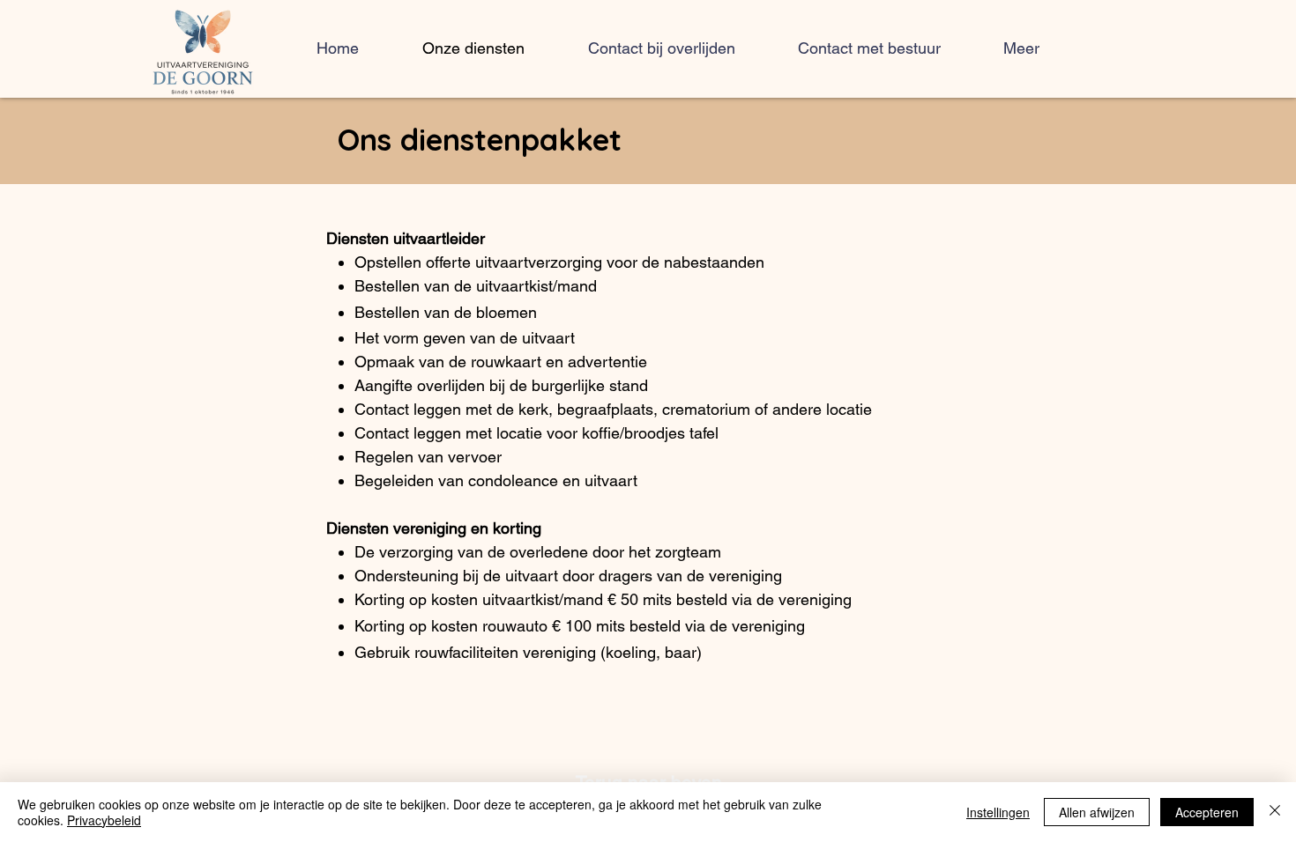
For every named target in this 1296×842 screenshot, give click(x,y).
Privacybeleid (104, 820)
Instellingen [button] (998, 812)
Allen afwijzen (1097, 812)
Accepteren (1207, 812)
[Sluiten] (1274, 812)
